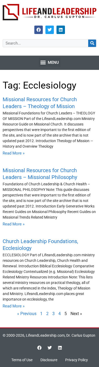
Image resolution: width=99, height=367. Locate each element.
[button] (49, 62)
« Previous (26, 313)
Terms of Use (21, 360)
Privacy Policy (76, 360)
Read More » (14, 153)
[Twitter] (49, 30)
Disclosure (48, 360)
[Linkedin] (60, 30)
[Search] (92, 43)
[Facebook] (38, 30)
